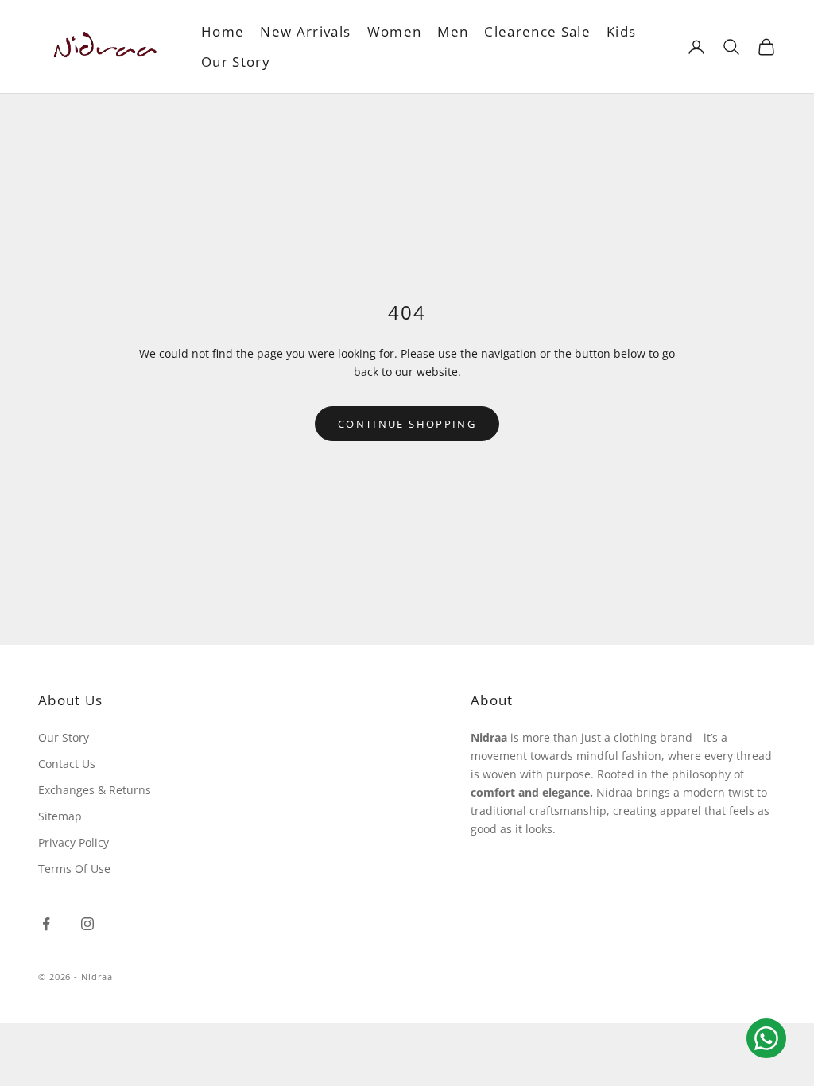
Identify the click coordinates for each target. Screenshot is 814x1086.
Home (222, 31)
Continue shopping (407, 424)
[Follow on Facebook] (46, 924)
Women (394, 31)
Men (452, 31)
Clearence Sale (537, 31)
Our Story (235, 61)
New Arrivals (305, 31)
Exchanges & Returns (94, 789)
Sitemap (60, 816)
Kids (621, 31)
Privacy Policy (73, 842)
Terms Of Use (74, 868)
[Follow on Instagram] (87, 924)
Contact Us (66, 763)
